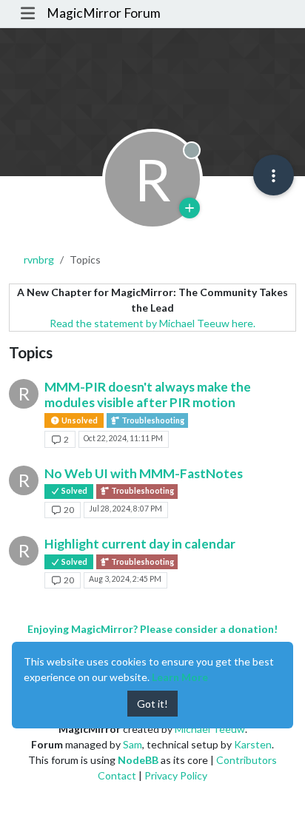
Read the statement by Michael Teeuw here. (152, 323)
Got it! (152, 703)
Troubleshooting (152, 420)
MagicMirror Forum (104, 13)
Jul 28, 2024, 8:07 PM (125, 508)
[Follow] (189, 208)
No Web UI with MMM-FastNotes (143, 473)
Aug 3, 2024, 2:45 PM (125, 578)
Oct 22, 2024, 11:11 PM (123, 438)
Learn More (180, 677)
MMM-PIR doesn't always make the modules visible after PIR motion (147, 394)
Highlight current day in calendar (139, 543)
